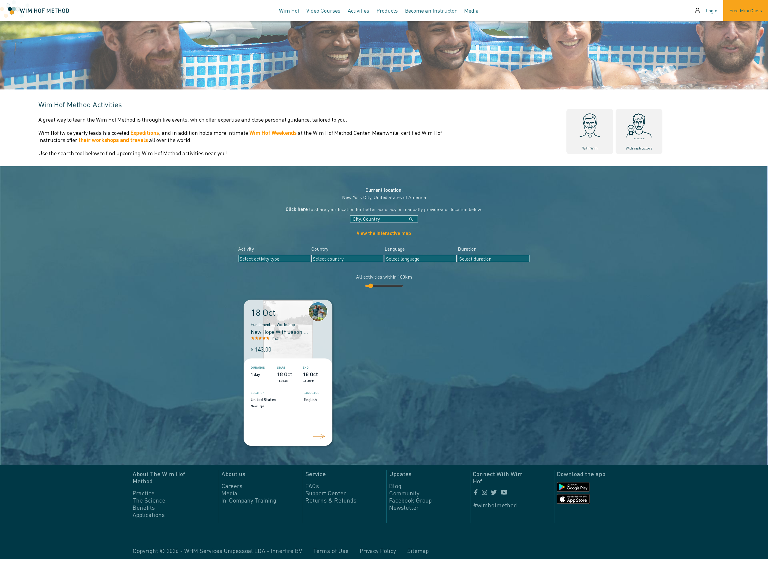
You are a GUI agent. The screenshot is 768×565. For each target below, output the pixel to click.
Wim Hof (289, 10)
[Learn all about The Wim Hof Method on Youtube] (504, 492)
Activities (358, 10)
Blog (395, 486)
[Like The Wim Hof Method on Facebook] (476, 492)
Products (387, 10)
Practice (143, 493)
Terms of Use (331, 550)
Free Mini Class (745, 10)
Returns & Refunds (330, 500)
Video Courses (323, 10)
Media (471, 10)
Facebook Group (410, 500)
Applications (149, 514)
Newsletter (404, 507)
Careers (231, 486)
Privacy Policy (378, 550)
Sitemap (418, 550)
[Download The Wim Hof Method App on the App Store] (584, 499)
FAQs (312, 486)
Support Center (325, 493)
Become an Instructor (431, 10)
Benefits (144, 507)
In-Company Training (248, 500)
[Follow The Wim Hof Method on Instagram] (484, 492)
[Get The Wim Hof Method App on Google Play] (584, 487)
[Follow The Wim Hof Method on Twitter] (494, 492)
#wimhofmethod (495, 505)
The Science (149, 500)
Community (404, 493)
